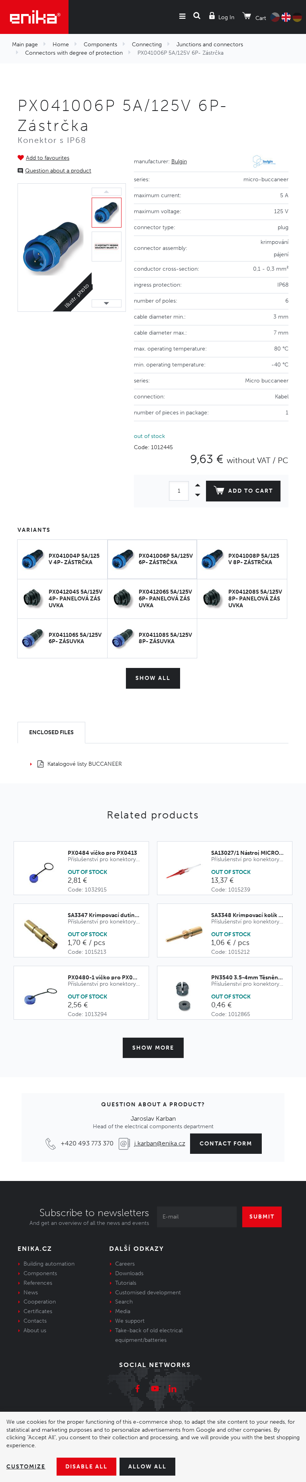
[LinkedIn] (173, 1390)
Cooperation (40, 1301)
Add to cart (250, 490)
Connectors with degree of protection (74, 53)
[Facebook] (137, 1390)
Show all (153, 678)
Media (122, 1311)
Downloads (129, 1273)
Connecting (147, 44)
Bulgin (179, 161)
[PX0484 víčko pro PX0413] (45, 872)
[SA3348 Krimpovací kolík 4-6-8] (188, 934)
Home (61, 44)
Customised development (148, 1292)
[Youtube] (155, 1390)
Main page (25, 44)
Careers (125, 1263)
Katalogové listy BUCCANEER (84, 764)
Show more (153, 1047)
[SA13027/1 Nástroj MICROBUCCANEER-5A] (188, 872)
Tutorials (125, 1283)
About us (35, 1330)
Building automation (49, 1263)
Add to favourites (47, 158)
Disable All (86, 1466)
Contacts (35, 1321)
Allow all (147, 1466)
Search (124, 1301)
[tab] (51, 733)
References (38, 1283)
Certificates (38, 1311)
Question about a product (58, 170)
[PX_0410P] (53, 248)
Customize (25, 1466)
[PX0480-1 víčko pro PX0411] (45, 997)
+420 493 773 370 (87, 1143)
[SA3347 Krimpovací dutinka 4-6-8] (45, 934)
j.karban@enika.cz (159, 1143)
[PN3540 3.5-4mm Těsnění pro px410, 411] (188, 997)
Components (100, 44)
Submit (262, 1216)
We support (130, 1321)
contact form (226, 1143)
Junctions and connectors (210, 44)
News (31, 1292)
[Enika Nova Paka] (34, 17)
